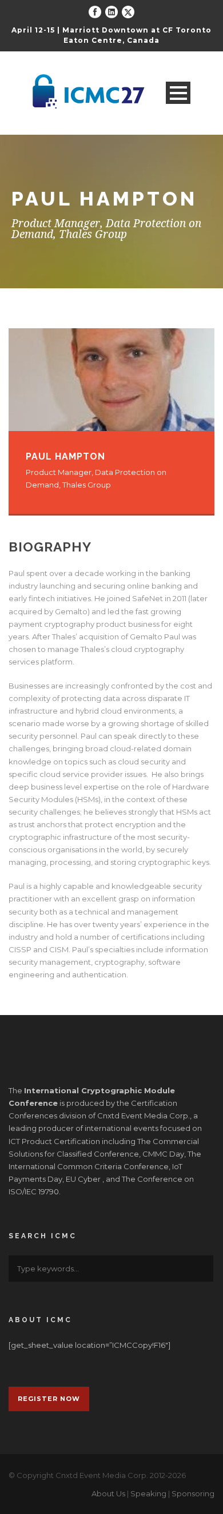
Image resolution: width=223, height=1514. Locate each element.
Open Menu (178, 93)
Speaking (148, 1493)
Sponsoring (193, 1493)
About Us (108, 1493)
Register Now (49, 1399)
